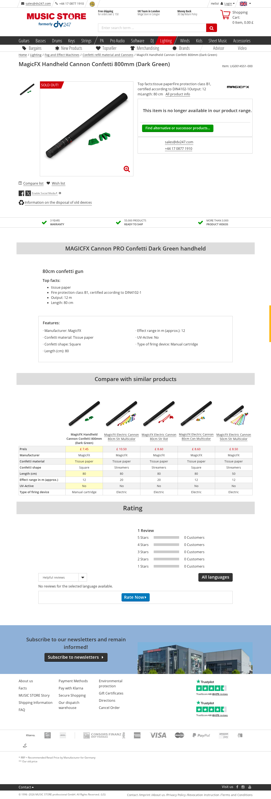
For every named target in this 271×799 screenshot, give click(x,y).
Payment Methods (73, 681)
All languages (215, 577)
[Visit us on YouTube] (250, 786)
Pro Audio (117, 40)
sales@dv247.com (38, 3)
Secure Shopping (72, 695)
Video (242, 48)
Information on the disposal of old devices (58, 202)
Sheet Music (218, 40)
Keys (71, 40)
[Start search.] (211, 28)
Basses (41, 40)
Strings (86, 40)
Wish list (58, 183)
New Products (71, 48)
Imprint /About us (152, 795)
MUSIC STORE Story (34, 695)
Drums (57, 40)
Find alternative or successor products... (177, 128)
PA (102, 40)
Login (228, 3)
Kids (199, 40)
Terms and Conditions (237, 795)
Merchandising (148, 48)
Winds (185, 40)
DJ (152, 40)
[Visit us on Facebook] (237, 786)
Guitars (23, 40)
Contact (25, 787)
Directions (107, 700)
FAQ (22, 709)
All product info (178, 94)
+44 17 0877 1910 (178, 148)
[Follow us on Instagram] (243, 786)
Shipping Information (36, 702)
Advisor (218, 48)
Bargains (35, 48)
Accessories (241, 40)
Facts (23, 688)
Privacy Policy (176, 795)
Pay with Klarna (71, 688)
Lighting (166, 40)
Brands (184, 48)
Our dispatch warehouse (69, 705)
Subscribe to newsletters (73, 657)
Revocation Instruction (203, 795)
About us (26, 681)
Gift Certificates (111, 693)
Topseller (109, 48)
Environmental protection (110, 683)
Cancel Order (109, 707)
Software (137, 40)
